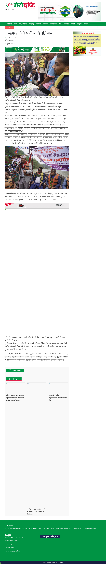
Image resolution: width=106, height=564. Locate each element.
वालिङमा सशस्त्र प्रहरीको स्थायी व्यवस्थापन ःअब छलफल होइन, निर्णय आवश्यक (34, 27)
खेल (8, 528)
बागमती (35, 528)
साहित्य (79, 23)
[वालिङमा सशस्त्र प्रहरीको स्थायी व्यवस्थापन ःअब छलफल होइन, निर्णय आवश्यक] (36, 445)
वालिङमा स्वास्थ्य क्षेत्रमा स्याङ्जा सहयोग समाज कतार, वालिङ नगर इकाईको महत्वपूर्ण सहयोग (15, 398)
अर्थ (11, 528)
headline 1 (79, 528)
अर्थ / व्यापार (23, 23)
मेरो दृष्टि (8, 38)
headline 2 (86, 528)
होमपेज (9, 23)
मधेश (44, 528)
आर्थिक (94, 528)
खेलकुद (31, 23)
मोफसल (45, 23)
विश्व (15, 23)
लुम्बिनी (47, 528)
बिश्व (5, 528)
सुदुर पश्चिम (56, 528)
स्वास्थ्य (86, 23)
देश (60, 23)
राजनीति (66, 23)
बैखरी (73, 23)
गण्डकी (40, 528)
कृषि (91, 528)
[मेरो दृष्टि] (20, 5)
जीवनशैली (53, 23)
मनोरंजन (38, 23)
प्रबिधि (14, 528)
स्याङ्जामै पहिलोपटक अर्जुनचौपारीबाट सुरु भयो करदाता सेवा (58, 398)
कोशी (52, 528)
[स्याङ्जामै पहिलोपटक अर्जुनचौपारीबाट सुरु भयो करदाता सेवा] (58, 388)
